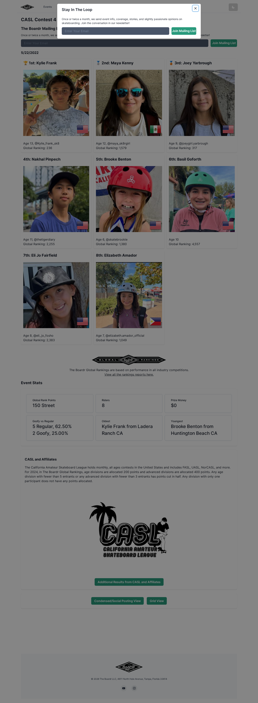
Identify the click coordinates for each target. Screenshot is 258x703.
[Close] (195, 8)
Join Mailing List (184, 31)
